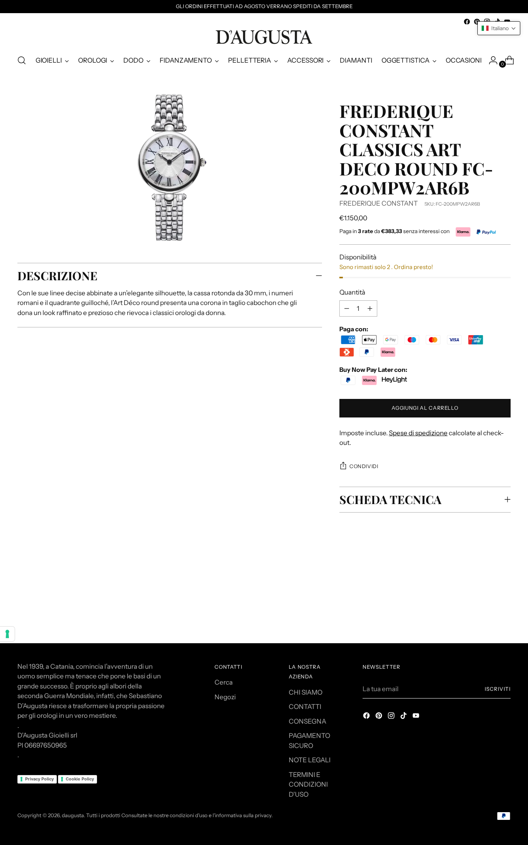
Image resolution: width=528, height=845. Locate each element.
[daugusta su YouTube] (416, 717)
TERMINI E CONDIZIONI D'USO (308, 784)
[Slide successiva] (504, 585)
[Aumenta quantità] (347, 308)
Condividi (363, 466)
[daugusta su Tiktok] (404, 717)
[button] (499, 28)
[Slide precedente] (486, 585)
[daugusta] (264, 37)
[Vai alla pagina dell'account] (490, 60)
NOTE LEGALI (309, 760)
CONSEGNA (307, 721)
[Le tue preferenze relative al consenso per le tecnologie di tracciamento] (7, 634)
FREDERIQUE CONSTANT (378, 203)
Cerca (224, 682)
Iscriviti (498, 689)
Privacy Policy (39, 779)
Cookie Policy (80, 779)
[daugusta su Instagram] (392, 717)
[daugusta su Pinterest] (476, 21)
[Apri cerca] (21, 60)
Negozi (225, 697)
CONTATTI (305, 706)
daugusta (73, 815)
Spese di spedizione (418, 433)
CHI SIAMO (305, 692)
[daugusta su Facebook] (466, 21)
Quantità (352, 292)
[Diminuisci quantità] (370, 308)
